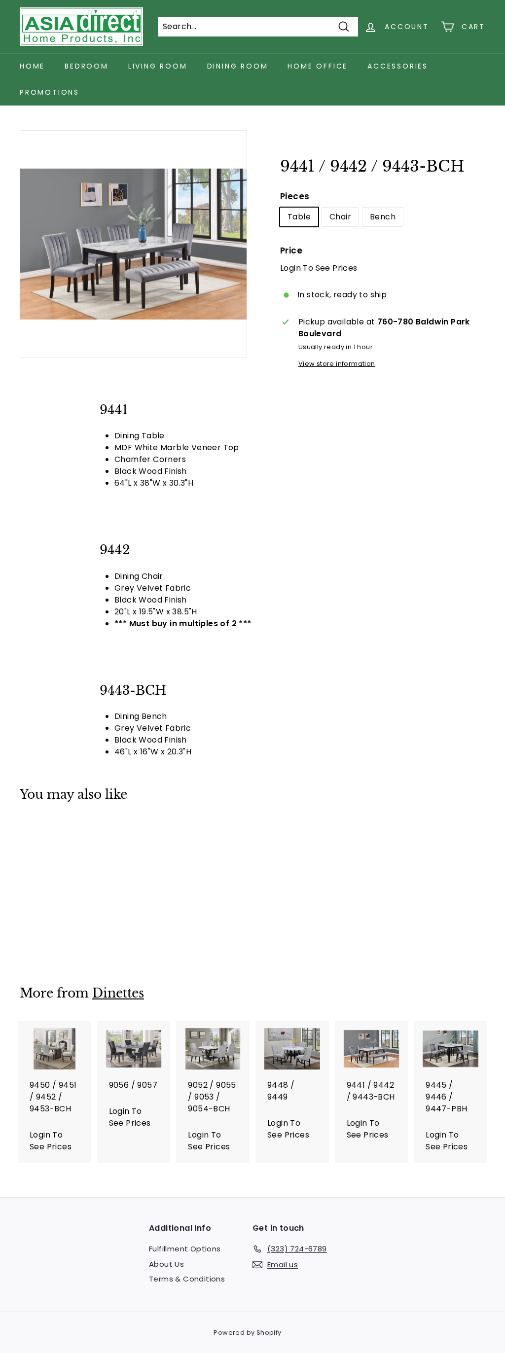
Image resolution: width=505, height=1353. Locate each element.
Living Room (157, 66)
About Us (166, 1264)
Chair (340, 216)
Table (299, 216)
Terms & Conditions (187, 1279)
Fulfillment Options (185, 1249)
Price (291, 250)
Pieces (294, 196)
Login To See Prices (319, 268)
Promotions (49, 92)
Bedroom (86, 66)
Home (32, 66)
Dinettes (118, 993)
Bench (383, 216)
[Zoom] (133, 244)
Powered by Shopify (247, 1332)
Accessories (397, 66)
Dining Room (237, 66)
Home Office (318, 66)
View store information (336, 363)
